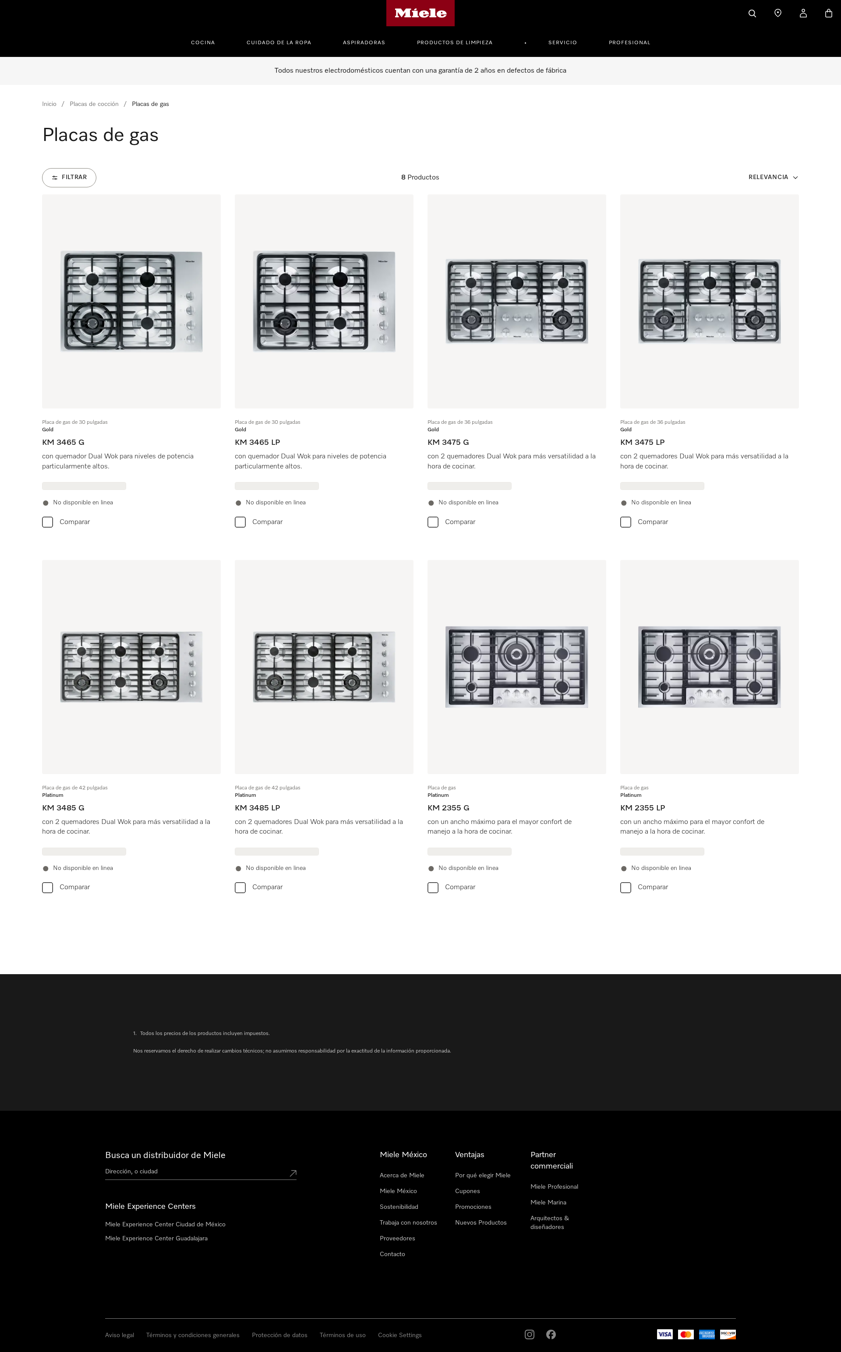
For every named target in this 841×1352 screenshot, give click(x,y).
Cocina (203, 43)
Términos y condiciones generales (193, 1335)
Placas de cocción (94, 104)
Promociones (473, 1207)
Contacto (392, 1254)
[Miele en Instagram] (529, 1334)
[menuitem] (208, 41)
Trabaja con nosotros (408, 1223)
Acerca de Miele (402, 1175)
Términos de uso (343, 1335)
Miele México (398, 1191)
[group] (131, 363)
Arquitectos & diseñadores (549, 1222)
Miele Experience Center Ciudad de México (165, 1225)
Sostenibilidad (399, 1207)
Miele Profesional (554, 1187)
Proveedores (397, 1239)
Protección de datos (279, 1335)
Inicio (49, 104)
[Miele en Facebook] (551, 1334)
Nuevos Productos (481, 1223)
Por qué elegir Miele (483, 1175)
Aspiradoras (364, 43)
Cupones (467, 1191)
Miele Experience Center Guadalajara (156, 1239)
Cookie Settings (400, 1335)
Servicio (562, 43)
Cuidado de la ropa (279, 43)
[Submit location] (293, 1173)
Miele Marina (548, 1203)
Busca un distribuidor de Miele (165, 1155)
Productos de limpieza (455, 43)
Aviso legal (119, 1335)
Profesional (629, 43)
